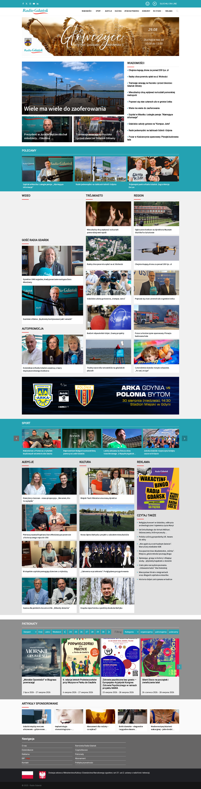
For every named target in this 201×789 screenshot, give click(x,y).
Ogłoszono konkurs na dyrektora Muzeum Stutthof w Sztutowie (153, 231)
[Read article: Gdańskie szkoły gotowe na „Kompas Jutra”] (108, 283)
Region (139, 195)
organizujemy (147, 632)
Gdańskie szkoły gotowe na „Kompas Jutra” (106, 298)
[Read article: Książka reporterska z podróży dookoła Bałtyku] (106, 593)
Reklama (168, 11)
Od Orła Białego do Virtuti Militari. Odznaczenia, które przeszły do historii (154, 531)
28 (92, 632)
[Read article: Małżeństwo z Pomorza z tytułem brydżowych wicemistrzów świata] (41, 440)
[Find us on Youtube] (34, 4)
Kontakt (25, 763)
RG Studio (157, 11)
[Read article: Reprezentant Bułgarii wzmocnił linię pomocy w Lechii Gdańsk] (81, 440)
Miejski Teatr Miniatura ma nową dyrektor (99, 498)
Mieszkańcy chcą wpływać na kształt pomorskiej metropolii (151, 93)
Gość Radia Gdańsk (35, 240)
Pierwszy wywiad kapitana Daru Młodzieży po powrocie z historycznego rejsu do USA (47, 536)
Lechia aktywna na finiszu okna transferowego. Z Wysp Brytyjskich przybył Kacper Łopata (119, 452)
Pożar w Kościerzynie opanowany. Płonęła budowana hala (152, 138)
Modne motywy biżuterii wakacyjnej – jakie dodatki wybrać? (162, 728)
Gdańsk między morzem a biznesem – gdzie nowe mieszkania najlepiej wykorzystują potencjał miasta (34, 728)
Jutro (47, 632)
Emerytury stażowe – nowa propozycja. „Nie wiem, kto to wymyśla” (46, 499)
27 (87, 632)
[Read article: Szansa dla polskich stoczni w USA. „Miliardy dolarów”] (49, 593)
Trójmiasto (94, 195)
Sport (98, 11)
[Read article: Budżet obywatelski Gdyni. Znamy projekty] (108, 317)
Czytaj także (146, 515)
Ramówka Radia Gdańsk (85, 746)
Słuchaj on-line (168, 3)
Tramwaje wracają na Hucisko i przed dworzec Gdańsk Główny (95, 136)
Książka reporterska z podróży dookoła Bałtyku (101, 608)
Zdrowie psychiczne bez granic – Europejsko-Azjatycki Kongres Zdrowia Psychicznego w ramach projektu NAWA (120, 683)
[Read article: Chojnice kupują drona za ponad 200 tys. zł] (156, 248)
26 (81, 632)
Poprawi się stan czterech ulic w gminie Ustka (150, 101)
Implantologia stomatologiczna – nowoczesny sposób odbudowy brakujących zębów (65, 728)
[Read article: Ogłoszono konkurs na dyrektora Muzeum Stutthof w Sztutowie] (156, 214)
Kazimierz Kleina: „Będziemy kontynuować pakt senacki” (47, 319)
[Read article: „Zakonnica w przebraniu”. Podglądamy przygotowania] (106, 556)
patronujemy (161, 632)
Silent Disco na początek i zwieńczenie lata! (155, 681)
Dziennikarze (27, 750)
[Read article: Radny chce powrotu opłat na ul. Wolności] (108, 248)
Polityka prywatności (84, 763)
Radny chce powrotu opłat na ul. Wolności (148, 76)
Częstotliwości (81, 750)
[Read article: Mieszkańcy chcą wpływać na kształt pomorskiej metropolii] (108, 214)
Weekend (57, 632)
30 (103, 632)
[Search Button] (177, 11)
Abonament (80, 758)
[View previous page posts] (16, 438)
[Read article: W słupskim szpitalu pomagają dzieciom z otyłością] (49, 556)
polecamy (173, 632)
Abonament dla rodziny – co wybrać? (98, 728)
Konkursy (146, 11)
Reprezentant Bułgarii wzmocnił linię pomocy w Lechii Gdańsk (79, 452)
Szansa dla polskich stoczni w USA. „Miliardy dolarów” (46, 608)
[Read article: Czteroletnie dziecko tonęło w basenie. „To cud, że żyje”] (156, 352)
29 (98, 632)
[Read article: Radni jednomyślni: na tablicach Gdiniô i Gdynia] (100, 170)
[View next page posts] (184, 438)
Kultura (118, 11)
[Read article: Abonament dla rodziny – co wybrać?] (100, 717)
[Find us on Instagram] (30, 4)
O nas (24, 746)
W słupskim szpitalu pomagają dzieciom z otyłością (45, 571)
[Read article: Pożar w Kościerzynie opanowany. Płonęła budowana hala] (156, 317)
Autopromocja (32, 328)
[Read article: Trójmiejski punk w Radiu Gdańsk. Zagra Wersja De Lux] (153, 170)
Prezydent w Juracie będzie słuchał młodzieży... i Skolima (45, 136)
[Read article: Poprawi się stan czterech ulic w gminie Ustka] (156, 283)
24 (70, 632)
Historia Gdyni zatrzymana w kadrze (155, 579)
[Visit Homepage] (35, 11)
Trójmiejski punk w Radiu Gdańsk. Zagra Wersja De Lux (149, 185)
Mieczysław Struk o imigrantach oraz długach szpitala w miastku (153, 573)
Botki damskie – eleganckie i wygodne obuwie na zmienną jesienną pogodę (131, 728)
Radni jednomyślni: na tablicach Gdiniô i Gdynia (150, 130)
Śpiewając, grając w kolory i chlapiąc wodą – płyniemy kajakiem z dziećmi (155, 559)
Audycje (108, 11)
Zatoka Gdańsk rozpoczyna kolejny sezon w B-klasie (159, 452)
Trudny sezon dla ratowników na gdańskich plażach (106, 369)
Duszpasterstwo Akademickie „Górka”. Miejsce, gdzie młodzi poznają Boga (156, 552)
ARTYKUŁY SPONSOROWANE (40, 703)
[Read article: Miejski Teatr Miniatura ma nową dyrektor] (106, 483)
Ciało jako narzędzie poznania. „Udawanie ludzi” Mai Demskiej (153, 566)
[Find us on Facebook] (23, 4)
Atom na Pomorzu (131, 11)
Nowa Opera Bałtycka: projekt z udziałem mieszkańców (105, 534)
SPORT (26, 423)
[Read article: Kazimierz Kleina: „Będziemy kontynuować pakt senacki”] (52, 303)
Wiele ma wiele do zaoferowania (65, 108)
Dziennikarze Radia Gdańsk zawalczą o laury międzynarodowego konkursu (42, 369)
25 (76, 632)
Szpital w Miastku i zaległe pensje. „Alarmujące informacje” (43, 185)
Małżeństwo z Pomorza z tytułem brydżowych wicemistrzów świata (37, 452)
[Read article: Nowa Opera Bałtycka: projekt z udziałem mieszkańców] (106, 519)
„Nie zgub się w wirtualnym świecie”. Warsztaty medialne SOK (155, 545)
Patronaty (79, 754)
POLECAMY (29, 150)
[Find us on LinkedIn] (37, 4)
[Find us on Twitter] (26, 4)
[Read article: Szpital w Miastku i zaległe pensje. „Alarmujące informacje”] (47, 170)
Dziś (40, 632)
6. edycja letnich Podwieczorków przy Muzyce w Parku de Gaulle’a (80, 681)
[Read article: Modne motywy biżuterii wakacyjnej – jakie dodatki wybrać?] (164, 717)
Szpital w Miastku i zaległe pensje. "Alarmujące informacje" (150, 116)
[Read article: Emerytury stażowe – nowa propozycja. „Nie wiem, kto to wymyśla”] (49, 483)
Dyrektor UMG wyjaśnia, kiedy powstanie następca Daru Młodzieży (47, 280)
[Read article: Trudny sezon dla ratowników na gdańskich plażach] (108, 352)
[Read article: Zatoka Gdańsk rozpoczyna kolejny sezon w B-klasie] (162, 440)
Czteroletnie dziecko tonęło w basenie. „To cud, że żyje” (152, 369)
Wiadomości (86, 11)
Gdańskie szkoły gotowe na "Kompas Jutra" (149, 124)
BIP (23, 758)
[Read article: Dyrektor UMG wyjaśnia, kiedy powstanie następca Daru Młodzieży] (52, 263)
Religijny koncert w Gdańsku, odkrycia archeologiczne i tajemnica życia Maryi (156, 524)
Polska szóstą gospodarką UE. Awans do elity (156, 538)
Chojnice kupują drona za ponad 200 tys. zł (149, 70)
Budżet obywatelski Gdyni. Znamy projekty (105, 333)
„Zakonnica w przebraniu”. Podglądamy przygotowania (105, 571)
